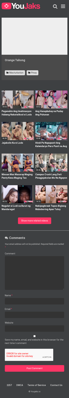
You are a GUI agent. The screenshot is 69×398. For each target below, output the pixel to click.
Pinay (34, 72)
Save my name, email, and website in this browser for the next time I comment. (34, 341)
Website (9, 322)
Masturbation (16, 72)
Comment (10, 253)
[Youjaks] (21, 6)
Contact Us (56, 385)
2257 (9, 385)
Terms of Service (36, 385)
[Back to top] (63, 391)
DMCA (19, 385)
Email (8, 309)
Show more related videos (34, 220)
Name (9, 295)
